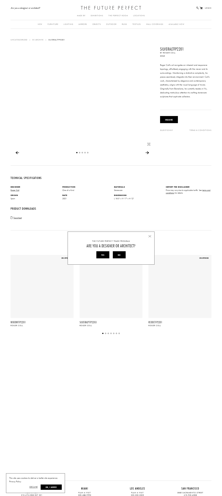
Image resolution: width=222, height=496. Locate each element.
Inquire (169, 119)
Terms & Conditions (200, 130)
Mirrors (83, 24)
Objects (96, 24)
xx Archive (37, 40)
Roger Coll (169, 53)
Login (208, 8)
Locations (139, 15)
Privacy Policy (15, 482)
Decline (33, 487)
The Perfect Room (118, 15)
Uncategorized (19, 40)
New (40, 24)
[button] (77, 152)
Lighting (68, 24)
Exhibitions (97, 15)
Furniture (53, 24)
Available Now (176, 24)
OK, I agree (51, 487)
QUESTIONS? (166, 130)
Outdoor (111, 24)
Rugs (124, 24)
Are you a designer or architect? (25, 8)
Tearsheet (17, 218)
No (119, 255)
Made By (81, 15)
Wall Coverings (154, 24)
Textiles (136, 24)
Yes (102, 255)
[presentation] (17, 152)
